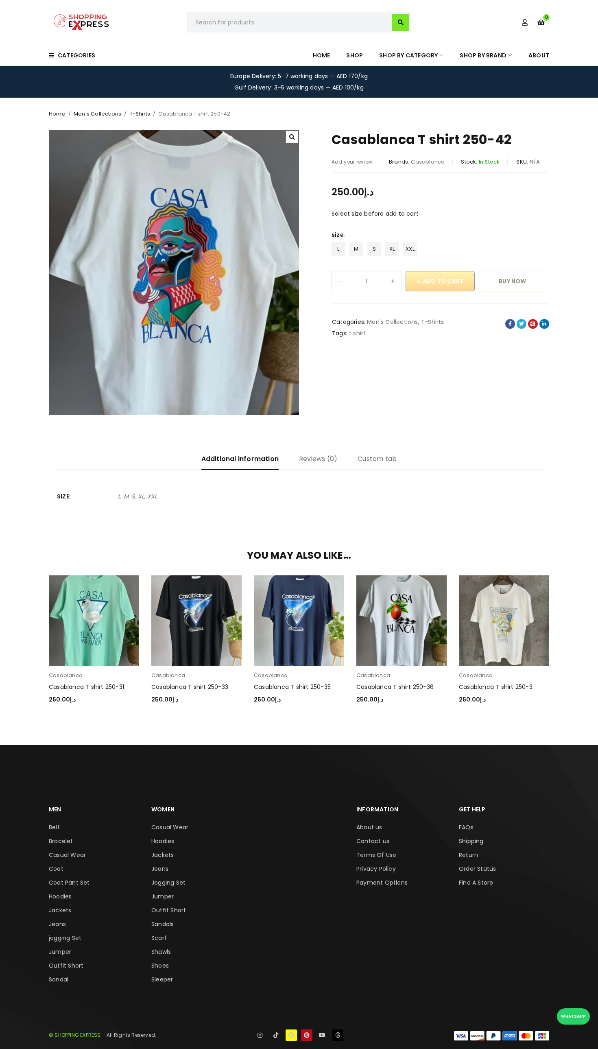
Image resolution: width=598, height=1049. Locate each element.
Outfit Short (66, 966)
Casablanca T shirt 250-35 (292, 687)
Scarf (159, 938)
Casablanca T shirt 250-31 (86, 687)
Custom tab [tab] (377, 458)
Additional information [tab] (240, 458)
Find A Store (476, 883)
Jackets (60, 910)
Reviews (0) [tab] (318, 458)
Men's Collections (97, 114)
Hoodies (60, 896)
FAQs (466, 827)
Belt (54, 827)
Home (57, 114)
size (338, 235)
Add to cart (443, 281)
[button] (292, 137)
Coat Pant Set (69, 883)
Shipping (471, 841)
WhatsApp (573, 1016)
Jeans (57, 924)
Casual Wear (67, 855)
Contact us (372, 841)
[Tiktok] (276, 1035)
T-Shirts (140, 114)
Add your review (352, 161)
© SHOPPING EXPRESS (75, 1035)
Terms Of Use (376, 855)
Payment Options (382, 883)
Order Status (477, 869)
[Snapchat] (291, 1035)
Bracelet (61, 841)
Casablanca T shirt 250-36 (395, 687)
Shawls (161, 952)
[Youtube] (322, 1035)
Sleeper (162, 979)
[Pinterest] (306, 1035)
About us (369, 827)
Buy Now (512, 281)
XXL (410, 249)
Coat (56, 869)
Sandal (58, 979)
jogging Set (65, 938)
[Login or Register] (525, 22)
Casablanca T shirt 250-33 (189, 687)
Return (468, 855)
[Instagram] (260, 1035)
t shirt (357, 333)
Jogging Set (168, 883)
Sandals (162, 924)
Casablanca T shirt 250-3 (496, 687)
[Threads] (337, 1035)
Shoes (160, 966)
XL (392, 249)
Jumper (60, 952)
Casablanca (428, 162)
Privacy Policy (376, 869)
